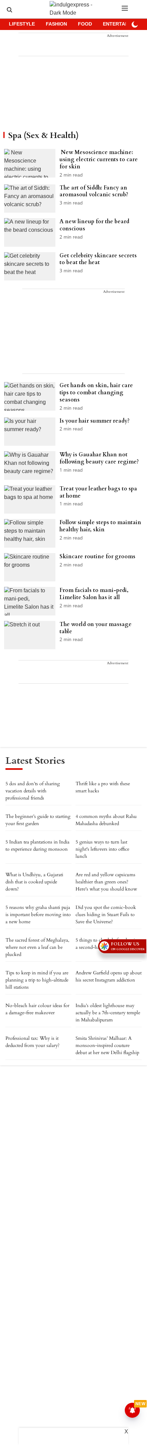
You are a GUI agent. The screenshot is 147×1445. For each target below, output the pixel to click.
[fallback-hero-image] (31, 164)
